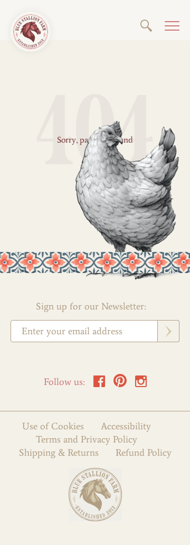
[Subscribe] (168, 331)
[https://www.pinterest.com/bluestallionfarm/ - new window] (120, 384)
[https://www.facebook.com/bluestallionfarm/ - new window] (99, 384)
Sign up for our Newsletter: (91, 307)
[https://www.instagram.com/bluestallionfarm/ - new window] (141, 384)
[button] (146, 25)
